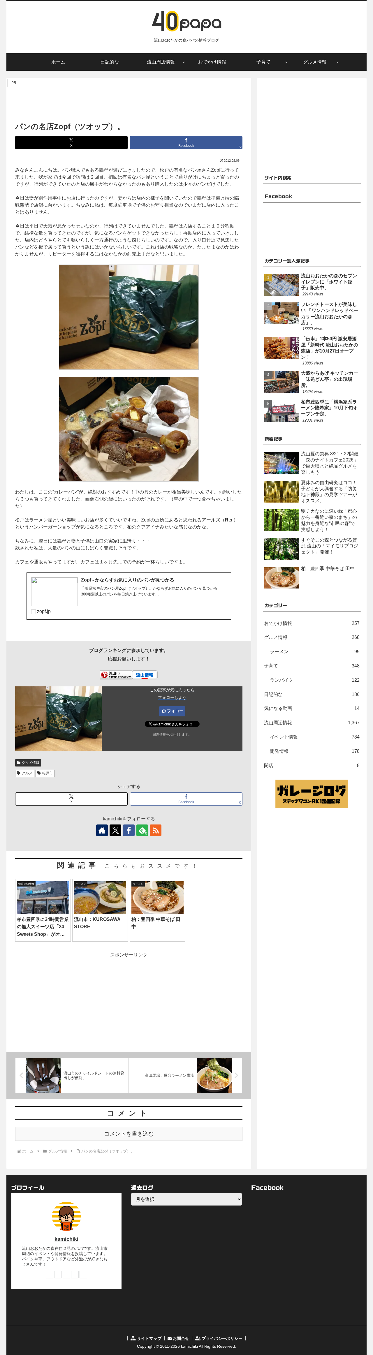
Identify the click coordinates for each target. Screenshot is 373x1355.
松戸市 (47, 773)
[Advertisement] (128, 102)
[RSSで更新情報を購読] (155, 830)
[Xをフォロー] (115, 830)
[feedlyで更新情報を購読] (75, 1274)
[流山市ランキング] (116, 674)
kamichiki (66, 1239)
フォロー (175, 711)
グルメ (27, 773)
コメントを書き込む (129, 1134)
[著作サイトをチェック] (102, 830)
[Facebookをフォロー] (129, 830)
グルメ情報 (30, 763)
